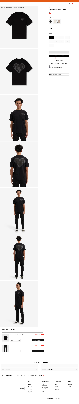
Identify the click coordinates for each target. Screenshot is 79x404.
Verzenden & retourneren (55, 74)
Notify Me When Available (59, 55)
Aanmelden (22, 388)
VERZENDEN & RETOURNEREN (44, 385)
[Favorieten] (76, 3)
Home (2, 7)
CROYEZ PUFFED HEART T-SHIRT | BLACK (17, 334)
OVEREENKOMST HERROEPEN (45, 388)
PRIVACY (43, 391)
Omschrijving (53, 71)
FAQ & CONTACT (45, 383)
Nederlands (11, 399)
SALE (44, 375)
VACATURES (57, 389)
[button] (69, 4)
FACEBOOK (70, 384)
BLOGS (56, 384)
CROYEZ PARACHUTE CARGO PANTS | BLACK (18, 345)
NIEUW (22, 375)
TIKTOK (69, 386)
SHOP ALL (19, 375)
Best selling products (8, 7)
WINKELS (56, 386)
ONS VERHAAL (57, 383)
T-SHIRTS (36, 375)
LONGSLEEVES (32, 375)
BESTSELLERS (26, 375)
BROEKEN (40, 375)
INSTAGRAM (70, 383)
